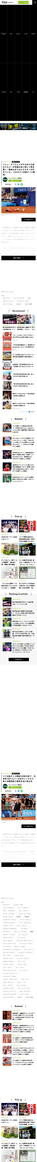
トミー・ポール (7, 946)
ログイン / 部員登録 (23, 2)
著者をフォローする (15, 180)
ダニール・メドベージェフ (9, 943)
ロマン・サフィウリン (25, 991)
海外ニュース (16, 162)
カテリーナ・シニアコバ (20, 931)
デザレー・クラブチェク (9, 910)
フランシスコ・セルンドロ (9, 994)
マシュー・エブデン (8, 985)
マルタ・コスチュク (8, 940)
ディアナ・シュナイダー (9, 913)
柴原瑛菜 (27, 916)
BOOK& (26, 92)
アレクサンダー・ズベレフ (9, 919)
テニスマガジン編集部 (15, 178)
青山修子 (19, 916)
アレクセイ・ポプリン (8, 964)
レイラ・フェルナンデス (25, 922)
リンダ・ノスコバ (24, 994)
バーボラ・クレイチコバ (9, 922)
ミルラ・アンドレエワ (8, 997)
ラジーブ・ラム (21, 961)
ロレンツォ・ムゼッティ (9, 952)
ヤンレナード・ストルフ (22, 958)
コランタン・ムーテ (8, 958)
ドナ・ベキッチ (21, 937)
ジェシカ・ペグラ (18, 955)
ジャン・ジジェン (20, 967)
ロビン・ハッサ (21, 982)
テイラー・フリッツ (21, 925)
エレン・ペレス (7, 955)
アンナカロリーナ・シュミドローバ (11, 949)
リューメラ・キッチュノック (10, 973)
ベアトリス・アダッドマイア (10, 979)
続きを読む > (19, 258)
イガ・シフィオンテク (18, 298)
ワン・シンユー (23, 970)
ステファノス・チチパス (25, 913)
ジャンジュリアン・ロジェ (9, 976)
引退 (29, 298)
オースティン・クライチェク (26, 952)
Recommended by (23, 411)
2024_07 (19, 304)
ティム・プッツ (24, 979)
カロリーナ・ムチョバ (19, 946)
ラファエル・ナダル (18, 904)
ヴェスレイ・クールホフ (9, 934)
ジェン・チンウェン (8, 304)
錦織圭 (31, 931)
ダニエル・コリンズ (8, 301)
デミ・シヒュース (23, 934)
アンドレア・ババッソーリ (9, 991)
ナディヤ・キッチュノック (9, 970)
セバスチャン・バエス (8, 988)
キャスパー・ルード (8, 925)
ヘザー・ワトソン (7, 967)
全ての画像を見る (28, 219)
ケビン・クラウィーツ (24, 910)
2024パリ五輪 (28, 304)
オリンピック (6, 298)
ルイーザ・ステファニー (26, 919)
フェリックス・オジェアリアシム (25, 940)
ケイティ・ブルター (22, 964)
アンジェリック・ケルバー (23, 301)
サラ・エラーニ (7, 931)
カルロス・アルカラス (8, 961)
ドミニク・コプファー (8, 937)
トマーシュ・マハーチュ (24, 988)
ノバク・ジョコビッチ (8, 907)
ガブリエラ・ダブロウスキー (10, 928)
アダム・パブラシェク (8, 982)
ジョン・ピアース (28, 949)
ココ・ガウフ (24, 928)
